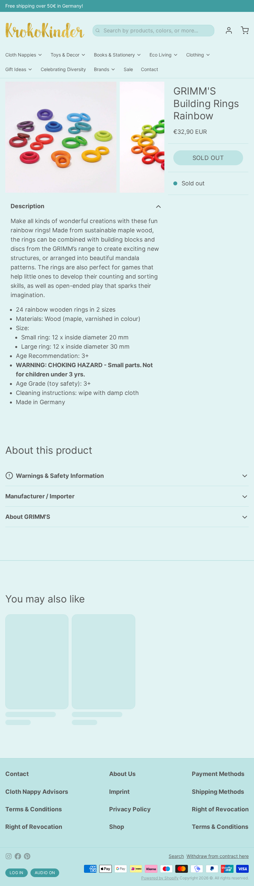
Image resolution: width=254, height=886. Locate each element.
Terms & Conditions (33, 809)
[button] (208, 157)
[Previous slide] (15, 137)
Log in (16, 872)
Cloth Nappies (20, 55)
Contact (149, 69)
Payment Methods (218, 773)
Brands (101, 69)
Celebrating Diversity (63, 69)
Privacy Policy (130, 809)
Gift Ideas (15, 69)
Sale (128, 69)
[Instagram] (8, 856)
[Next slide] (154, 137)
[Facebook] (18, 856)
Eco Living (160, 55)
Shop (116, 826)
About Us (122, 773)
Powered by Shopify (160, 877)
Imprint (119, 791)
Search (176, 856)
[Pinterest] (27, 856)
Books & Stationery (114, 55)
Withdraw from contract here (218, 856)
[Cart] (242, 30)
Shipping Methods (218, 791)
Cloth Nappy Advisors (36, 791)
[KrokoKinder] (45, 30)
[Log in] (226, 30)
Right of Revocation (33, 826)
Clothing (195, 55)
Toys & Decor (65, 55)
